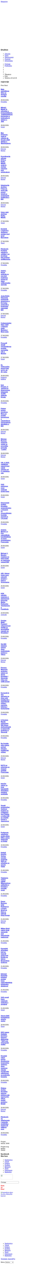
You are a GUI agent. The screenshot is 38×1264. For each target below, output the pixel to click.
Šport (2, 243)
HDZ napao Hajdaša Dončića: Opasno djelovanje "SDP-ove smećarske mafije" (5, 1038)
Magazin (8, 1167)
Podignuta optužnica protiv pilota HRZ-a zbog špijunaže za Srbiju (5, 837)
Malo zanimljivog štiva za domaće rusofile (5, 92)
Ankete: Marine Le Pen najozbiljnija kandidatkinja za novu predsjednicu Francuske (6, 536)
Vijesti (7, 1161)
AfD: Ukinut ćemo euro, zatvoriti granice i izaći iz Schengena (5, 578)
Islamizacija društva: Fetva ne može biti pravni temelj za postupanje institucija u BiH (5, 192)
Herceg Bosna (3, 149)
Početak (7, 64)
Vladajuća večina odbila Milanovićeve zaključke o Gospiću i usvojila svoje (5, 884)
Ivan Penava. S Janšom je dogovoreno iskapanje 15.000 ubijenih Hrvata (5, 391)
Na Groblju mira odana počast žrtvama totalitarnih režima (5, 748)
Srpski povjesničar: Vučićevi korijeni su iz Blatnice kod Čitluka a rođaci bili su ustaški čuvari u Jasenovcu (5, 813)
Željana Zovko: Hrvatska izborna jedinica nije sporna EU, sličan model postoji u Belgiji (5, 1096)
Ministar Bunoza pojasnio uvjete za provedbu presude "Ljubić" (4, 444)
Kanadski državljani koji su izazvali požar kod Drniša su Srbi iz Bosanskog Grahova (5, 955)
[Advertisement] (19, 21)
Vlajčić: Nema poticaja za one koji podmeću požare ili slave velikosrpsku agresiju (5, 278)
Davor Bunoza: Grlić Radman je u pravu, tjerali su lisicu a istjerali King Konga (5, 908)
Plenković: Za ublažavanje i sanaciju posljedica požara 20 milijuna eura (5, 1123)
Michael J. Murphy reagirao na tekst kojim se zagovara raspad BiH (5, 558)
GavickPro (11, 1259)
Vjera (6, 55)
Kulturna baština (4, 378)
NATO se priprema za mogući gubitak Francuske (5, 769)
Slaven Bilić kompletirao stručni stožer (5, 1018)
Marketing (8, 1172)
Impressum (8, 1170)
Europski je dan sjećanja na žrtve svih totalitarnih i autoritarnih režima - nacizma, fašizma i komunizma (5, 700)
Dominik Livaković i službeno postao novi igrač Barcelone (5, 233)
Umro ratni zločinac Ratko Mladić (5, 214)
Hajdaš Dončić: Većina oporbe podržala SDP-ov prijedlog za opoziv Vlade (5, 859)
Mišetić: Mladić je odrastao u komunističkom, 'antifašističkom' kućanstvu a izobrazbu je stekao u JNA (7, 114)
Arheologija (9, 61)
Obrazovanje (9, 57)
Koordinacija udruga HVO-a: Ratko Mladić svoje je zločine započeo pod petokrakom (5, 164)
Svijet (3, 127)
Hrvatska (4, 102)
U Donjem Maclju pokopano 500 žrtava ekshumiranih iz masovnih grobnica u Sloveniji (6, 726)
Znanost (7, 59)
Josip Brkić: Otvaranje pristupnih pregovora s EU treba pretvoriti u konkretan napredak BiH (5, 303)
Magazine (4, 1)
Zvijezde (4, 615)
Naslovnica (8, 1160)
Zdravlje (7, 54)
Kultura (7, 1163)
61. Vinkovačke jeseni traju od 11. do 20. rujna (5, 368)
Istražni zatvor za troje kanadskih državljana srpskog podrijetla (4, 789)
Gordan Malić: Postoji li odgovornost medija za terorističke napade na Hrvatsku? (5, 627)
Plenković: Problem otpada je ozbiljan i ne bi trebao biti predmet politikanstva (5, 254)
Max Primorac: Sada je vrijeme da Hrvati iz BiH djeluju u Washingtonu (6, 138)
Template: (4, 1259)
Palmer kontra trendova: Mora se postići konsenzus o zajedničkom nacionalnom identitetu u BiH (5, 417)
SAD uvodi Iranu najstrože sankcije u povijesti (5, 1001)
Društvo (7, 1165)
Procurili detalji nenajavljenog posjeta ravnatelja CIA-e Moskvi (6, 348)
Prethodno (8, 66)
